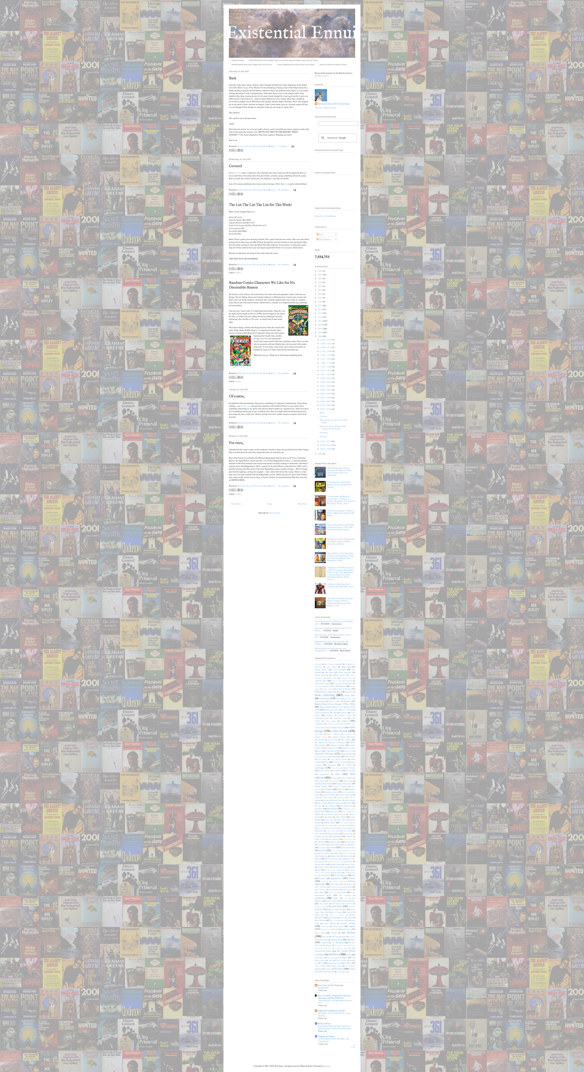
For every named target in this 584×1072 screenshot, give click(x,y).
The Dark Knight (340, 945)
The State (344, 948)
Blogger (327, 1066)
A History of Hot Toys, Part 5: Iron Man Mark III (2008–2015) (340, 585)
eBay (332, 759)
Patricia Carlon (338, 881)
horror (348, 802)
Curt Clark (319, 734)
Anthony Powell (346, 678)
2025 (320, 274)
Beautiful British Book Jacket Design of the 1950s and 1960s (251, 65)
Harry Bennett (350, 800)
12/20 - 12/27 (326, 343)
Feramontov (324, 774)
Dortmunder (335, 756)
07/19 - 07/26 (326, 409)
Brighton (347, 701)
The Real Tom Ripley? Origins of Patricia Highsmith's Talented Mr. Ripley (341, 513)
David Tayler (332, 740)
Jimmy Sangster (329, 825)
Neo (345, 873)
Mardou (336, 853)
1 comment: (283, 146)
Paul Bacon (347, 884)
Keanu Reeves (348, 839)
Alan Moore (329, 672)
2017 (320, 305)
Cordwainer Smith (333, 724)
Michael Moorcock (340, 867)
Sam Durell (345, 920)
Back (232, 78)
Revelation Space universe (342, 903)
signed (352, 926)
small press (346, 929)
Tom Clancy (319, 957)
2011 (320, 328)
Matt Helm (348, 861)
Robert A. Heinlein (337, 915)
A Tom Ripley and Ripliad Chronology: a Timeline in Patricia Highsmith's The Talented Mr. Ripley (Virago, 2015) (341, 500)
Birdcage (349, 692)
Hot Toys (318, 806)
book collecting (325, 695)
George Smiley (321, 786)
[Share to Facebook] (238, 150)
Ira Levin (346, 811)
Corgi (344, 724)
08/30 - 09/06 (326, 393)
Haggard (326, 800)
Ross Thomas (320, 920)
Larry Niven (321, 844)
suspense (351, 939)
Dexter (319, 751)
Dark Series (348, 734)
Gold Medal (328, 789)
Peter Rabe (319, 892)
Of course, (237, 396)
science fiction (348, 923)
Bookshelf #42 (323, 987)
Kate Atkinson (333, 839)
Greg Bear (345, 792)
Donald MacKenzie (321, 757)
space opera (320, 932)
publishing (320, 897)
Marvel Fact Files (334, 861)
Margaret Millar (347, 853)
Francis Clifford (346, 778)
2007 (320, 453)
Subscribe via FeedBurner (325, 216)
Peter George (347, 889)
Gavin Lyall (333, 780)
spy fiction (348, 932)
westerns (328, 969)
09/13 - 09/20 (326, 386)
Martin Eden (347, 856)
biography (336, 691)
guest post (341, 797)
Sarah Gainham (330, 923)
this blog (237, 172)
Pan (353, 875)
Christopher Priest (340, 718)
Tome (330, 960)
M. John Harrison (337, 851)
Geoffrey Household (323, 783)
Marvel (318, 858)
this (285, 183)
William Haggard (328, 971)
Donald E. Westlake (324, 753)
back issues (318, 686)
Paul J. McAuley (321, 887)
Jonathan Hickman (321, 836)
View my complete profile (325, 107)
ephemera (332, 764)
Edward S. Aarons (339, 762)
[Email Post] (292, 146)
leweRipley (322, 847)
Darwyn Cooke (321, 737)
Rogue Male (331, 917)
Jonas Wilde (348, 834)
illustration (332, 808)
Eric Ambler (346, 765)
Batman (342, 686)
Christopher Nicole (322, 718)
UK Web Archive (322, 75)
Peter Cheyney (320, 889)
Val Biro (347, 963)
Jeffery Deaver (341, 820)
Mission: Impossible (331, 870)
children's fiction (344, 715)
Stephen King (336, 939)
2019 (320, 297)
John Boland (322, 828)
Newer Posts (236, 503)
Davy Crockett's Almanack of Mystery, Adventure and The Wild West (334, 996)
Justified (349, 836)
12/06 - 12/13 (326, 347)
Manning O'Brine (323, 853)
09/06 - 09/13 (326, 389)
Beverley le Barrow (343, 688)
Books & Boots (324, 1023)
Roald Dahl (319, 915)
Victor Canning (320, 966)
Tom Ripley (342, 957)
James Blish (327, 817)
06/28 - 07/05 (326, 449)
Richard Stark (335, 906)
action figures (331, 667)
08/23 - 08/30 (326, 397)
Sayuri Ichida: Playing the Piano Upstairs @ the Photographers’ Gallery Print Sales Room (334, 1027)
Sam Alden (334, 920)
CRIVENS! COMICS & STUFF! (331, 1010)
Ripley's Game (335, 912)
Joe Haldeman (350, 825)
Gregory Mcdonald (345, 795)
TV (322, 963)
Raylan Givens (331, 901)
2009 (320, 336)
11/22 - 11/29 (326, 355)
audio (336, 683)
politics (343, 892)
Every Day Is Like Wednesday (331, 985)
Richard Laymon (320, 906)
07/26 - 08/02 (326, 405)
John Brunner (332, 828)
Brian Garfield (320, 701)
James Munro (329, 820)
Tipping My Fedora (326, 1036)
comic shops (330, 721)
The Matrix (332, 948)
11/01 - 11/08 (326, 366)
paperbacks (336, 878)
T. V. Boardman (338, 942)
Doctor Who (335, 750)
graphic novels (331, 792)
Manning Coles (350, 851)
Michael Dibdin (335, 864)
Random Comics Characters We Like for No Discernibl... (333, 427)
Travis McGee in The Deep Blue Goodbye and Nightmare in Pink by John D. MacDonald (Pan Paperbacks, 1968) (340, 557)
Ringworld (351, 906)
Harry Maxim (322, 803)
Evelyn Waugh (324, 770)
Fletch (334, 778)
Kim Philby (319, 841)
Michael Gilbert (323, 867)
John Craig (343, 828)
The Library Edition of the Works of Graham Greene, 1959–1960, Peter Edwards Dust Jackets (341, 527)
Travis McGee (341, 960)
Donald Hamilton (346, 754)
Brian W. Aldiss (334, 701)
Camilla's (343, 712)
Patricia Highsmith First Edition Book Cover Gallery (295, 65)
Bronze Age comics (331, 710)
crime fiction (339, 731)
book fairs (350, 695)
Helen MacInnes (337, 803)
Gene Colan (348, 781)
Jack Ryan (341, 814)
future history (320, 781)
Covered (235, 166)
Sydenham (324, 942)
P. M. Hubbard (341, 875)
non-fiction (325, 875)
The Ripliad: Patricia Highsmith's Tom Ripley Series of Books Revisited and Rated (341, 541)
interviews (333, 811)
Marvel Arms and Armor (334, 859)
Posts (320, 234)
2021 (320, 290)
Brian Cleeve (348, 698)
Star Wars (352, 937)
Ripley (320, 909)
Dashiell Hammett (339, 737)
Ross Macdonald (346, 917)
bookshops (324, 698)
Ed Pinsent (342, 759)
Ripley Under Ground (336, 909)
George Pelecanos (343, 783)
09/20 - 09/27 (326, 382)
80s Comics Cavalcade (333, 664)
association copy (322, 683)
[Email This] (230, 150)
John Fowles (331, 831)
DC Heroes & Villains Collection (330, 742)
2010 (320, 332)
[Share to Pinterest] (241, 150)
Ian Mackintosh (346, 806)
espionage (319, 767)
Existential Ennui (237, 60)
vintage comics (336, 966)
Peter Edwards (334, 889)
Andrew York (331, 678)
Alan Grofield (339, 669)
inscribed (321, 811)
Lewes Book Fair (348, 847)
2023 (320, 282)
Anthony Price (321, 680)
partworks (325, 881)
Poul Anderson (345, 895)
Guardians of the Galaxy (324, 797)
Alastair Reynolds (344, 672)
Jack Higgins (329, 814)
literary (322, 850)
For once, (236, 443)
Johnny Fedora (333, 833)
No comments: (284, 189)
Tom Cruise (330, 958)
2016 (320, 309)
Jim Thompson (345, 823)
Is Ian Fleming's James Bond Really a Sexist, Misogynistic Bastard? (339, 484)
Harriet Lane (337, 800)
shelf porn (325, 926)
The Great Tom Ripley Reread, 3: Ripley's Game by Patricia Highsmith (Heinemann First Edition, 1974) (340, 602)
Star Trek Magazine (339, 936)
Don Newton (349, 751)
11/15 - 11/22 (326, 358)
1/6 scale (318, 664)
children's (329, 715)
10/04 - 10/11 (326, 378)
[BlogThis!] (233, 150)
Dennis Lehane (337, 745)
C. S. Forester (347, 710)
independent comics (348, 809)
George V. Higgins (340, 786)
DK (326, 751)
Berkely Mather (327, 689)
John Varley (319, 834)
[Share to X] (236, 150)
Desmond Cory (331, 747)
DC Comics (346, 739)
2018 (320, 301)
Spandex (334, 933)
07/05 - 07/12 (326, 445)
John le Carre (345, 830)
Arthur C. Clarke (336, 681)
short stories (338, 926)
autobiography (347, 683)
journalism (336, 836)
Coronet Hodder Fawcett (333, 727)
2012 (320, 324)
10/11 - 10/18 (326, 374)
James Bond (341, 816)
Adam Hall (346, 666)
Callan (334, 712)
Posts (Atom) (275, 512)
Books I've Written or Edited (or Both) (333, 65)
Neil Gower (337, 872)
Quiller (335, 898)
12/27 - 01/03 (326, 339)
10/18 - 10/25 (326, 370)
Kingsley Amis (335, 841)
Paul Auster (335, 884)
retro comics (323, 903)
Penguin (349, 887)
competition (319, 724)
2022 (320, 286)
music (343, 870)
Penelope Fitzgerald (336, 887)
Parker (352, 878)
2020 (320, 294)
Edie (327, 762)
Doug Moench (350, 756)
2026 (320, 270)
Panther (322, 878)
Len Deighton (349, 844)
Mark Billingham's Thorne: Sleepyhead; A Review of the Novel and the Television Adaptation (339, 471)
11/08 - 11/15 (326, 362)
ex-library (337, 770)
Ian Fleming (330, 805)
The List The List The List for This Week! (260, 205)
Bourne (338, 698)
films (337, 773)
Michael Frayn (350, 864)
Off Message (245, 405)
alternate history (339, 675)
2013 (320, 320)
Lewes (332, 847)
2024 (320, 278)
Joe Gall (339, 825)
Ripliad (349, 912)
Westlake (338, 968)
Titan (349, 954)
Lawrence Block (335, 844)
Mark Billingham (321, 856)
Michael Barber (320, 864)
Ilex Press (319, 808)
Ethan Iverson (349, 767)
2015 (320, 313)
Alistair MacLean (321, 675)
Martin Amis (335, 856)
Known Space (350, 842)
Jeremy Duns (329, 822)
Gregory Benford (329, 795)
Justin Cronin (320, 839)
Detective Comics (348, 748)
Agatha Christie (321, 669)
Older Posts (302, 503)
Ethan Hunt (336, 768)
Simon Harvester (326, 929)
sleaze (337, 929)
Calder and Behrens (322, 712)
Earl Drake (322, 759)
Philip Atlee (333, 892)
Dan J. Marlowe (333, 734)
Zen (345, 972)
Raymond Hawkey (347, 900)
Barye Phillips (330, 686)
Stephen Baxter (322, 939)
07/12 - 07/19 (326, 441)
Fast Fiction (350, 770)
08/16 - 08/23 (326, 401)
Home (269, 503)
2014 (320, 317)
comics (238, 272)
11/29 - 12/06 (326, 351)
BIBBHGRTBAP (321, 692)
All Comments (324, 239)
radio (346, 898)
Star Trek (325, 936)
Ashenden (348, 681)
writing (339, 972)
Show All (353, 1046)
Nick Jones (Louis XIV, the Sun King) (333, 103)
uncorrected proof (334, 963)
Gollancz (340, 789)
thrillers (334, 954)
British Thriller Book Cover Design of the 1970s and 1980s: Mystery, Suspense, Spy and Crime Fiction (283, 60)
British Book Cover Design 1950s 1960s (335, 703)
